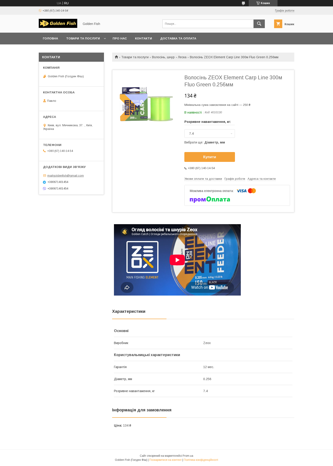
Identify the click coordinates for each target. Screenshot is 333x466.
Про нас (120, 38)
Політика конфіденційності (201, 459)
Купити (209, 157)
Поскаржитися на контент (165, 459)
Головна (50, 38)
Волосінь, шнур (163, 57)
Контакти (143, 38)
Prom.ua (188, 455)
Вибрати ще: (204, 142)
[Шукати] (259, 23)
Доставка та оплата (178, 38)
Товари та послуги (83, 38)
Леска (182, 57)
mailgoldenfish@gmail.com (65, 175)
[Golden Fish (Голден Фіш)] (58, 27)
